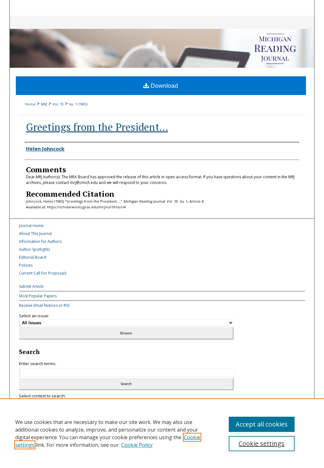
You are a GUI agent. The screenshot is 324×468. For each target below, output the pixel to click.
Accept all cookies (262, 424)
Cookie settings (261, 443)
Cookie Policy (137, 444)
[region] (162, 433)
